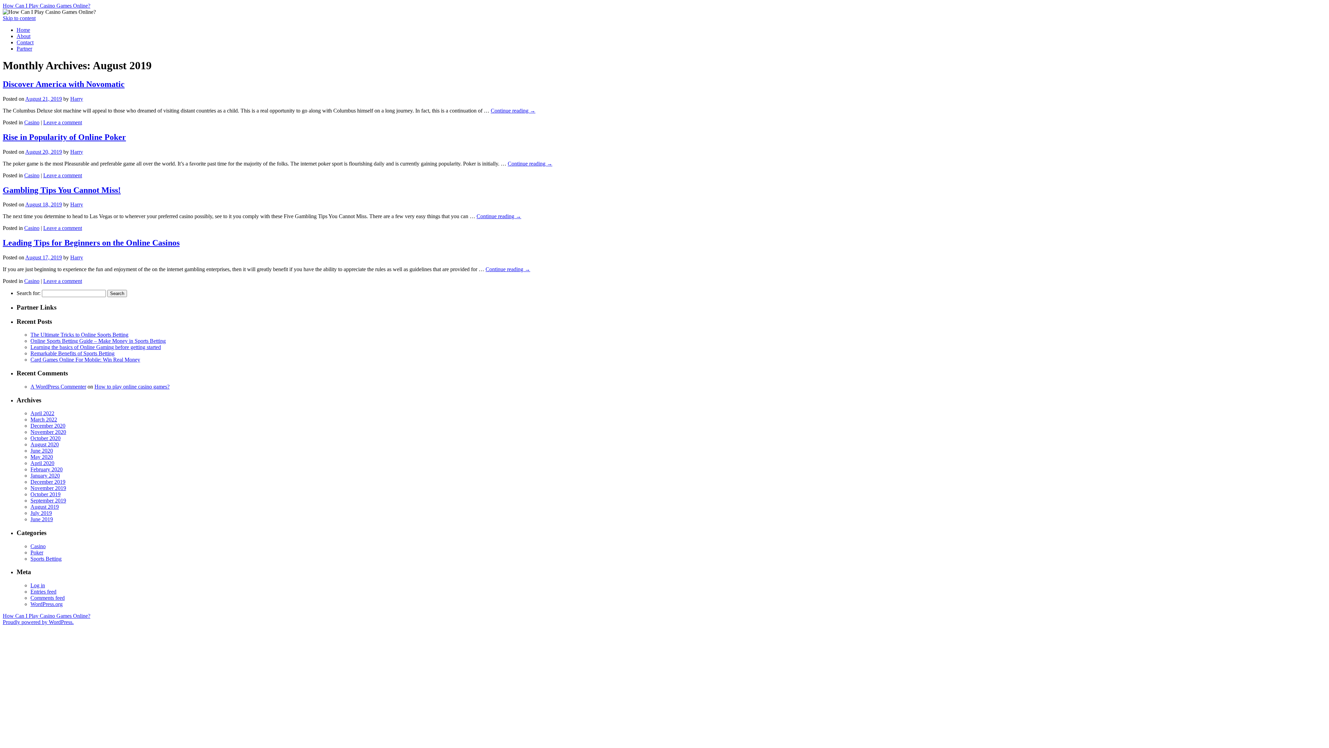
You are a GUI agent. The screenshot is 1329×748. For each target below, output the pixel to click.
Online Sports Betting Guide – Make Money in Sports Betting (98, 341)
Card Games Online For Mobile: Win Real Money (85, 360)
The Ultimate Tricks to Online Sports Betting (79, 335)
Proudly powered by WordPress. (38, 622)
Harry (76, 99)
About (23, 36)
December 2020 (47, 426)
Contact (25, 42)
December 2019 (47, 482)
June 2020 (41, 451)
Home (23, 30)
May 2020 (41, 457)
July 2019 (41, 513)
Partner (24, 49)
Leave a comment (62, 122)
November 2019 (48, 488)
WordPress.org (46, 604)
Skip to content (19, 18)
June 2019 (41, 519)
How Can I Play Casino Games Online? (46, 6)
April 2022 (42, 413)
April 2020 (42, 463)
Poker (36, 552)
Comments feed (47, 598)
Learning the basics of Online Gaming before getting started (95, 347)
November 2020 (48, 432)
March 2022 (43, 419)
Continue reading (513, 111)
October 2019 (45, 494)
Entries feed (43, 592)
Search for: (28, 293)
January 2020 (45, 476)
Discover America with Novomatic (64, 84)
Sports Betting (46, 559)
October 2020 (45, 438)
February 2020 (46, 469)
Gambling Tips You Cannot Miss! (62, 190)
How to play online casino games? (132, 387)
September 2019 (48, 501)
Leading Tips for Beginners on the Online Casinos (91, 242)
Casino (31, 122)
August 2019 (44, 507)
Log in (37, 585)
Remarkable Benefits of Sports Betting (72, 353)
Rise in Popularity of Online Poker (64, 137)
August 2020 (44, 444)
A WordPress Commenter (58, 387)
